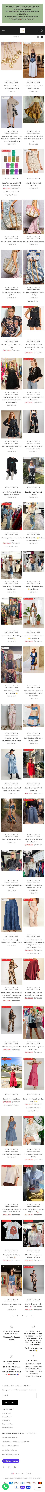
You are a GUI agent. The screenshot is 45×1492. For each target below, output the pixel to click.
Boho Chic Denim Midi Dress (11, 839)
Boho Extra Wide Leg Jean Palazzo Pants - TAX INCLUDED (11, 941)
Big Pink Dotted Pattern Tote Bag (33, 241)
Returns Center (7, 1417)
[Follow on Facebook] (3, 1467)
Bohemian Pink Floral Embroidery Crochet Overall (11, 739)
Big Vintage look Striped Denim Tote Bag (33, 293)
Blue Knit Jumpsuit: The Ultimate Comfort (12, 539)
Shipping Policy (7, 1424)
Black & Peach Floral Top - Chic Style (11, 346)
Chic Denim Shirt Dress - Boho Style (12, 1305)
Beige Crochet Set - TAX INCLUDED (33, 184)
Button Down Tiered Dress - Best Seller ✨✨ (33, 1100)
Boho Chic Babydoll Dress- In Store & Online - (33, 739)
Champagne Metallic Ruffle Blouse (33, 1155)
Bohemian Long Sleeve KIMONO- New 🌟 (11, 692)
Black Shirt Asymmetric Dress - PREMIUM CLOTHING (11, 493)
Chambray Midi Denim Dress (11, 1154)
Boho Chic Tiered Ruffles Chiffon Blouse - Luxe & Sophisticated (33, 887)
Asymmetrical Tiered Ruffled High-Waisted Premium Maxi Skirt (33, 138)
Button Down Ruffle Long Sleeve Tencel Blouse (33, 1048)
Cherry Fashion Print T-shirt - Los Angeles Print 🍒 (33, 1210)
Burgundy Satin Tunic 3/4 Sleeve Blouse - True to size (33, 993)
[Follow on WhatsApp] (15, 1467)
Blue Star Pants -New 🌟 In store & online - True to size (33, 539)
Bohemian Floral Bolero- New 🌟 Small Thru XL (33, 637)
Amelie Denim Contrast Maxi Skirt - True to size (33, 87)
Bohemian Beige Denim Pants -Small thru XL (12, 587)
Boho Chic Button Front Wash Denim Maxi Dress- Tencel (11, 789)
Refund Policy (6, 1413)
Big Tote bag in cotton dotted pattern (11, 293)
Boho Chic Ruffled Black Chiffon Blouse (11, 886)
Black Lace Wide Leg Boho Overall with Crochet (33, 447)
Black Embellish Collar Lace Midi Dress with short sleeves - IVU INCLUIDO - (11, 399)
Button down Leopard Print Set (11, 1047)
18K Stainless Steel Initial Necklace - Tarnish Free (11, 87)
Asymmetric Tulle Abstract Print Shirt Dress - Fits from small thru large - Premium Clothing (11, 138)
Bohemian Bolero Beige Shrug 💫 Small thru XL (33, 587)
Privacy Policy (6, 1420)
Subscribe (9, 1402)
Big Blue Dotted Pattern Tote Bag (11, 241)
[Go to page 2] (31, 1315)
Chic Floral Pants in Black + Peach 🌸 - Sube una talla (33, 1305)
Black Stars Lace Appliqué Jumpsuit (33, 493)
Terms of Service (7, 1427)
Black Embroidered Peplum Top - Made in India (33, 398)
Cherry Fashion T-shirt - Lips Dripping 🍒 (12, 1256)
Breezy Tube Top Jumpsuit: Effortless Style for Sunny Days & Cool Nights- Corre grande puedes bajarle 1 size (33, 943)
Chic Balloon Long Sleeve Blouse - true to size (33, 1256)
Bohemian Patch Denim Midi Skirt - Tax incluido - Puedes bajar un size (33, 693)
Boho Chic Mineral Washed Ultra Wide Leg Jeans (33, 840)
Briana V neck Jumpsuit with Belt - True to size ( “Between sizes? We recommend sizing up (11, 995)
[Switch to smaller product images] (42, 37)
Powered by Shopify (33, 1478)
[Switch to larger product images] (38, 37)
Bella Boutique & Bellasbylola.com (11, 82)
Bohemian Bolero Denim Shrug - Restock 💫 (11, 637)
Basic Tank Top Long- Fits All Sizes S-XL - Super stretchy (11, 184)
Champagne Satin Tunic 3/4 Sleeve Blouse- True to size (11, 1210)
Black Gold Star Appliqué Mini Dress (11, 447)
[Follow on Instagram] (9, 1467)
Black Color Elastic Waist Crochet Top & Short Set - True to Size (33, 347)
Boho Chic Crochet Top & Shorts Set (33, 789)
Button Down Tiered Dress (11, 1099)
